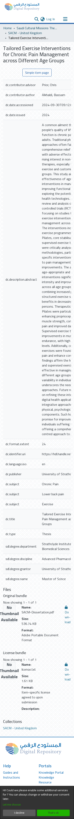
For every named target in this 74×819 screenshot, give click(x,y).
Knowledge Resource (46, 780)
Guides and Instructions (11, 775)
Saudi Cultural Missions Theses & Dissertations (37, 28)
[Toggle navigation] (65, 19)
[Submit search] (36, 19)
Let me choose (12, 804)
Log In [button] (50, 19)
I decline (19, 812)
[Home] (22, 7)
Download (68, 617)
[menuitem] (42, 19)
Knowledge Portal (51, 772)
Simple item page (37, 72)
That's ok (53, 812)
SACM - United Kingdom (25, 32)
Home (7, 28)
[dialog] (37, 802)
